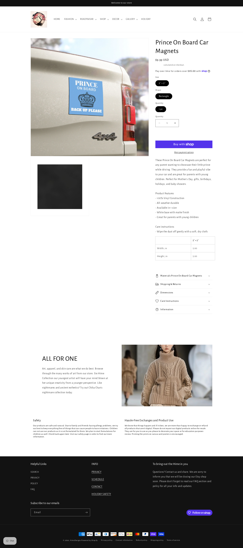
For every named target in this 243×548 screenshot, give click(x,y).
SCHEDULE (98, 479)
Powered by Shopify (89, 540)
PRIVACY (35, 478)
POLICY (34, 483)
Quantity (159, 116)
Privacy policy (107, 540)
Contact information (124, 540)
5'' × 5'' (162, 83)
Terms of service (173, 540)
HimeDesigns (75, 540)
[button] (70, 19)
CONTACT (97, 486)
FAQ (33, 489)
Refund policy (141, 540)
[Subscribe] (86, 512)
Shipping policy (157, 540)
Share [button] (161, 320)
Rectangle (164, 96)
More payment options (184, 152)
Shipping (159, 65)
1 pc (161, 109)
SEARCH (35, 472)
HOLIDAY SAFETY (101, 494)
